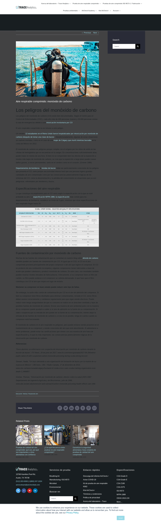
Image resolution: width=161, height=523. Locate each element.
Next (95, 33)
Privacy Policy (72, 512)
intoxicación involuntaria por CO (59, 123)
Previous (87, 33)
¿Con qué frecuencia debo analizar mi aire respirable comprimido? (57, 435)
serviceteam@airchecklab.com (28, 485)
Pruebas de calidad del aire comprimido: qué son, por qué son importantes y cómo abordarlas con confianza (29, 435)
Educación (19, 394)
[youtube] (29, 490)
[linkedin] (35, 490)
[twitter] (18, 490)
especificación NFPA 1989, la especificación (51, 197)
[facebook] (24, 490)
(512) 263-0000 (22, 481)
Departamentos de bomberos (28, 168)
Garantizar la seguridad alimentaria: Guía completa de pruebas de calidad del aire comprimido (86, 435)
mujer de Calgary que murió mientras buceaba (72, 140)
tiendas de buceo (49, 168)
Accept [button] (121, 518)
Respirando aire (33, 394)
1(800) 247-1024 (35, 481)
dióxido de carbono (90, 258)
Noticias (25, 394)
